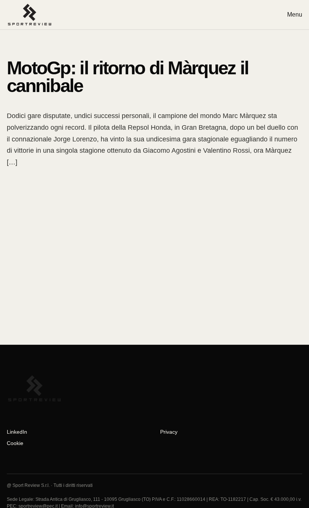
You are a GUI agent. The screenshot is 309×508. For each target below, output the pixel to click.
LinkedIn (17, 432)
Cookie (15, 443)
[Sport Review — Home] (33, 15)
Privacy (168, 432)
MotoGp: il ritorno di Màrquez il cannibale (127, 76)
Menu (294, 14)
